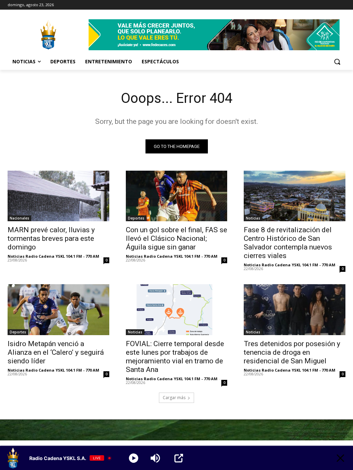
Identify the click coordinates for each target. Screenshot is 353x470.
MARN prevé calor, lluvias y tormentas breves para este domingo (51, 238)
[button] (337, 61)
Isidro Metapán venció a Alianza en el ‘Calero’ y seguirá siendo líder (56, 352)
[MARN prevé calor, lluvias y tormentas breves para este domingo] (58, 196)
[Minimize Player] (340, 458)
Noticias (253, 218)
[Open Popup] (178, 458)
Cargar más (174, 397)
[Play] (133, 458)
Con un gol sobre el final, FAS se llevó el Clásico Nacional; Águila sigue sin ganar (176, 238)
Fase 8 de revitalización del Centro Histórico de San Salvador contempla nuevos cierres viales (288, 243)
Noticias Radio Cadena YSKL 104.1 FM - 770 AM (53, 256)
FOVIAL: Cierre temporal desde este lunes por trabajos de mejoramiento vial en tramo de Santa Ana (175, 357)
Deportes (136, 218)
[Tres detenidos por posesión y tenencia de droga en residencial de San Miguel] (294, 309)
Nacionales (19, 218)
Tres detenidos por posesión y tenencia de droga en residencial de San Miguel (292, 352)
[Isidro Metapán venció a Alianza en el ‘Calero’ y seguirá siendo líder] (58, 309)
